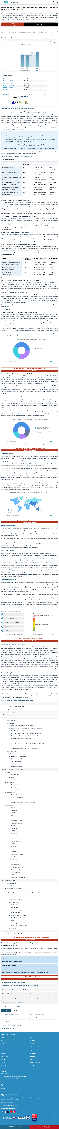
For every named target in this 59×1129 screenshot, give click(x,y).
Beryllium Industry (34, 1017)
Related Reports (6, 1010)
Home (2, 1037)
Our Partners (32, 1043)
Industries (3, 1059)
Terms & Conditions (34, 1062)
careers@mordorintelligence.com (9, 1105)
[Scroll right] (57, 32)
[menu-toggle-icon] (2, 2)
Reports (31, 1037)
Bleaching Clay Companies (8, 1028)
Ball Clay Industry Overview (37, 1014)
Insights (3, 1053)
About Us (3, 1040)
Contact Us (32, 1056)
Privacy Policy (4, 1066)
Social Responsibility (34, 1047)
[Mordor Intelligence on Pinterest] (11, 1111)
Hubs (30, 1059)
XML (2, 1069)
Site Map (31, 1069)
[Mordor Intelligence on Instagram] (14, 1111)
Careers (3, 1062)
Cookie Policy (32, 1066)
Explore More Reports (17, 1010)
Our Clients (4, 1043)
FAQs (30, 1050)
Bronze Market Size (6, 1021)
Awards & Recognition (6, 1050)
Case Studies (32, 1053)
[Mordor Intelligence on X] (8, 1111)
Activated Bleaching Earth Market (10, 1014)
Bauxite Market (5, 1017)
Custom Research (5, 1056)
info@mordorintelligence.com (10, 1089)
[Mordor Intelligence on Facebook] (5, 1111)
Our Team (32, 1040)
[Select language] (53, 2)
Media (2, 1047)
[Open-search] (57, 2)
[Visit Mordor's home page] (6, 2)
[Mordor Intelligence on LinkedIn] (2, 1111)
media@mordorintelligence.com (11, 1094)
